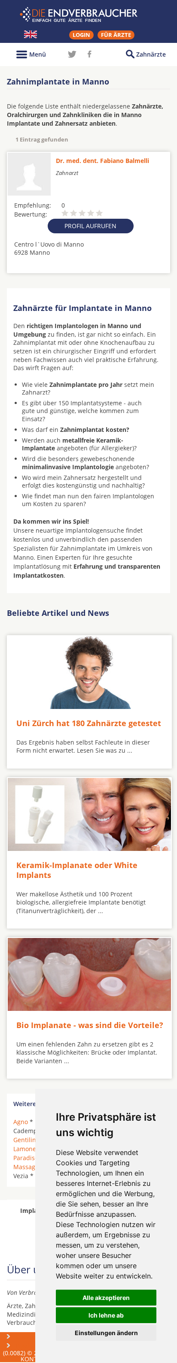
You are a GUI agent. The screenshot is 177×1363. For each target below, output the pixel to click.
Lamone (24, 1149)
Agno (20, 1122)
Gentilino (26, 1140)
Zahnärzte (151, 54)
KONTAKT (35, 1359)
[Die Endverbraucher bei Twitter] (72, 54)
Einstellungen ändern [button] (106, 1332)
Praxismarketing (38, 1346)
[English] (30, 34)
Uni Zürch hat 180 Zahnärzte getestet (88, 723)
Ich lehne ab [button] (106, 1315)
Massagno (28, 1167)
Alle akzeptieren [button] (106, 1297)
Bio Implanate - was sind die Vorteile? (89, 1025)
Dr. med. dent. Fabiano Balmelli (102, 161)
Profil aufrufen (90, 226)
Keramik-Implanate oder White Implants (76, 870)
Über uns (28, 1337)
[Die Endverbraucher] (88, 14)
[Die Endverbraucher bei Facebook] (89, 54)
